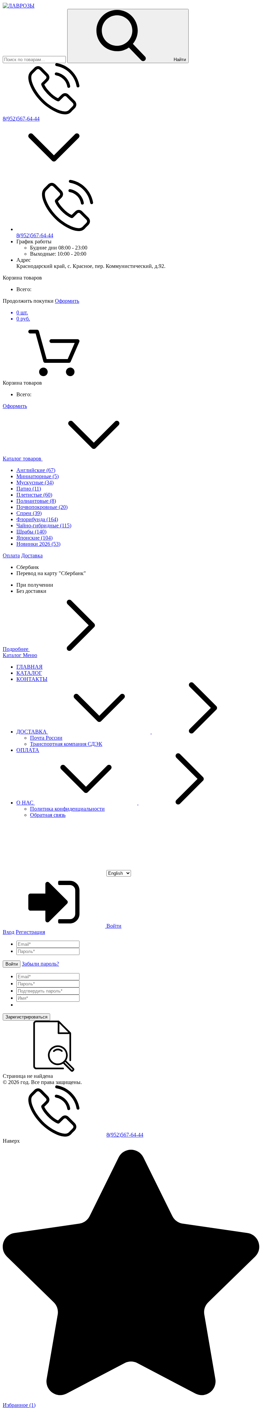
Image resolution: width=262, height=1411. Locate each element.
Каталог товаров (23, 458)
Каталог (13, 655)
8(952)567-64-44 (21, 119)
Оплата (11, 555)
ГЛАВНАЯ (29, 667)
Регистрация (30, 932)
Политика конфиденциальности (67, 809)
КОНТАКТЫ (31, 679)
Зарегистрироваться (26, 1017)
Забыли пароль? (40, 964)
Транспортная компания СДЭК (66, 744)
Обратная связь (48, 815)
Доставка (32, 555)
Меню (30, 655)
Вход (8, 932)
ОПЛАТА (27, 750)
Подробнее (16, 649)
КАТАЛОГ (29, 673)
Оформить (67, 301)
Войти (113, 926)
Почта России (46, 738)
